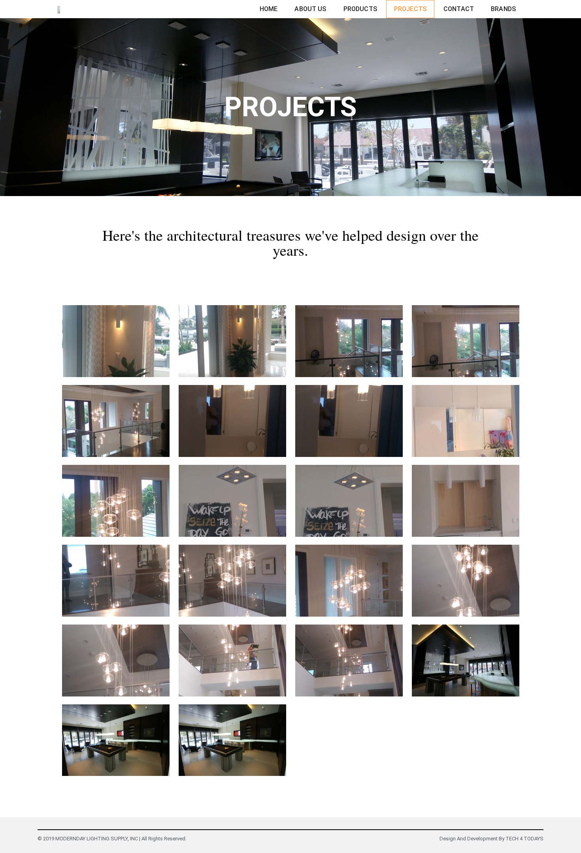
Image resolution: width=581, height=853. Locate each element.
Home (269, 9)
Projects (410, 9)
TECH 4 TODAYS (524, 839)
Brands (503, 9)
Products (360, 9)
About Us (310, 9)
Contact (458, 9)
